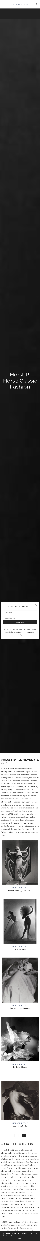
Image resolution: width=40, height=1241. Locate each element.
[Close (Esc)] (36, 605)
